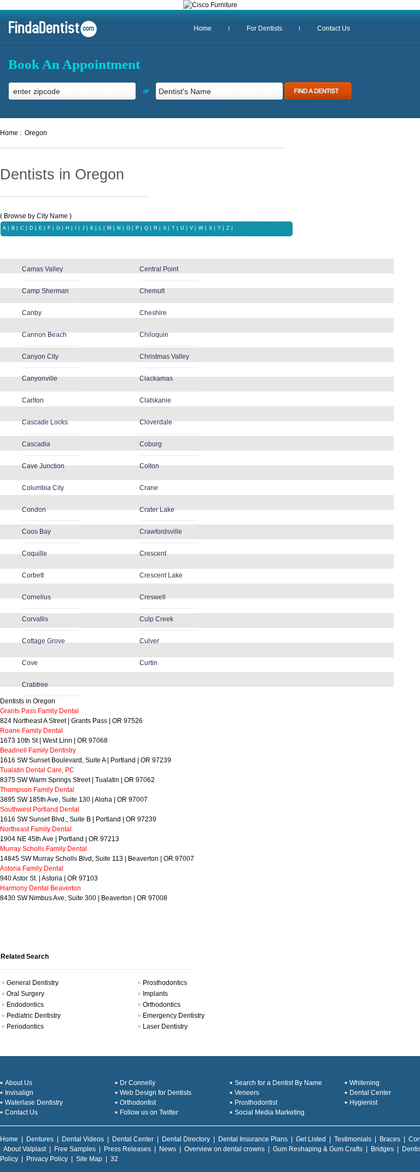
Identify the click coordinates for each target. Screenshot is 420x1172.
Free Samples (75, 1149)
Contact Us (333, 28)
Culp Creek (156, 619)
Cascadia (36, 444)
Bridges (382, 1149)
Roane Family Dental (31, 730)
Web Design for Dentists (155, 1093)
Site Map (89, 1159)
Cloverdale (155, 422)
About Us (18, 1083)
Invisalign (19, 1093)
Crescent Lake (161, 575)
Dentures (40, 1139)
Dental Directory (186, 1139)
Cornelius (36, 597)
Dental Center (370, 1093)
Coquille (34, 553)
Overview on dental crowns (224, 1149)
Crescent (152, 553)
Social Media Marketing (270, 1112)
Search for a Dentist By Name (278, 1083)
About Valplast (24, 1149)
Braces (390, 1139)
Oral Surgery (25, 994)
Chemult (152, 291)
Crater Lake (156, 510)
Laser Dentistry (165, 1026)
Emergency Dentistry (174, 1015)
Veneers (247, 1093)
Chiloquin (153, 335)
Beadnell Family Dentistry (38, 750)
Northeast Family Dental (36, 829)
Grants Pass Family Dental (39, 711)
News (167, 1149)
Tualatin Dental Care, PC (37, 770)
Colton (149, 466)
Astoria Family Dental (31, 868)
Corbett (33, 575)
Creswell (152, 597)
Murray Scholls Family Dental (43, 849)
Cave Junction (43, 466)
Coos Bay (36, 531)
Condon (34, 510)
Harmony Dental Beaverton (40, 888)
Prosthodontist (256, 1102)
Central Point (158, 269)
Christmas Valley (164, 356)
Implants (155, 994)
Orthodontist (138, 1102)
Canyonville (39, 378)
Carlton (33, 400)
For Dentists (264, 28)
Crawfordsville (160, 531)
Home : (10, 133)
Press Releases (127, 1149)
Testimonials (352, 1139)
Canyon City (40, 356)
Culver (149, 641)
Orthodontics (161, 1004)
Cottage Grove (43, 641)
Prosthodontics (165, 983)
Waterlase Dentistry (34, 1102)
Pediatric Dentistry (34, 1015)
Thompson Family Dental (37, 790)
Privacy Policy (47, 1159)
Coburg (150, 444)
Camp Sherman (45, 291)
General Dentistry (33, 983)
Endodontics (25, 1004)
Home (203, 28)
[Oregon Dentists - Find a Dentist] (48, 36)
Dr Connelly (137, 1083)
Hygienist (363, 1102)
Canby (32, 313)
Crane (148, 488)
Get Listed (311, 1139)
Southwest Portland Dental (39, 809)
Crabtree (35, 685)
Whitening (364, 1083)
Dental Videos (83, 1139)
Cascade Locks (45, 422)
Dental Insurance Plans (253, 1139)
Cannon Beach (44, 335)
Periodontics (25, 1026)
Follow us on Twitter (149, 1112)
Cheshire (153, 313)
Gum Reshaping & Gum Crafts (318, 1149)
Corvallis (35, 619)
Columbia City (43, 488)
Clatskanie (155, 400)
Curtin (148, 663)
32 (114, 1159)
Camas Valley (42, 269)
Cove (30, 663)
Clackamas (156, 378)
